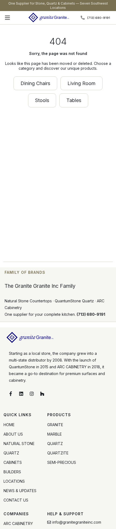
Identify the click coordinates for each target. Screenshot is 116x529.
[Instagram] (31, 393)
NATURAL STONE (19, 443)
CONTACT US (16, 500)
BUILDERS (12, 472)
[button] (7, 17)
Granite (55, 424)
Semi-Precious (61, 462)
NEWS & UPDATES (20, 490)
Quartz (55, 443)
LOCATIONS (14, 481)
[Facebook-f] (10, 393)
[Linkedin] (21, 393)
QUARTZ (11, 453)
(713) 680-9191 (91, 314)
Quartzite (58, 453)
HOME (9, 424)
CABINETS (13, 462)
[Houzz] (42, 393)
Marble (54, 434)
